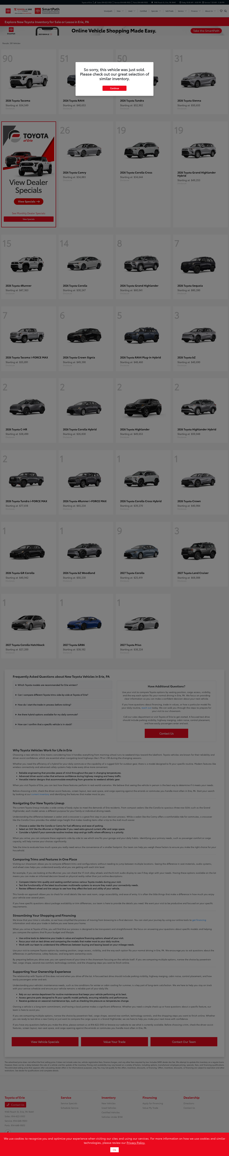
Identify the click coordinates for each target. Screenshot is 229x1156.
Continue (114, 88)
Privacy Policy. (136, 1143)
